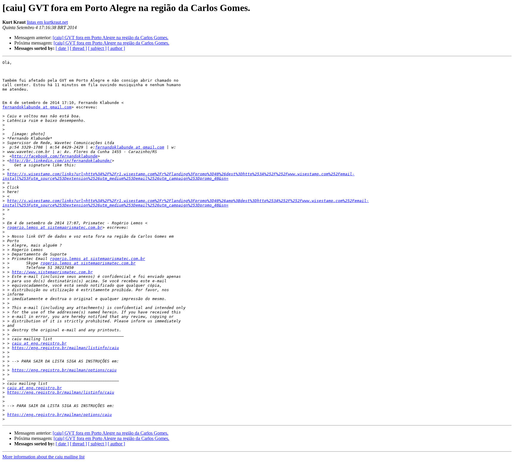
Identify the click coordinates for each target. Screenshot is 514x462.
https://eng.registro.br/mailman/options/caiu (64, 370)
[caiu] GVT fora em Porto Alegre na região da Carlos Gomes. (110, 37)
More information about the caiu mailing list (43, 456)
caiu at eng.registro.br (39, 343)
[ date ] (62, 48)
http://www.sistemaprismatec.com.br (52, 272)
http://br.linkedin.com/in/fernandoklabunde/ (61, 160)
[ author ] (116, 48)
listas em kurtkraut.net (47, 22)
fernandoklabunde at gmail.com (36, 107)
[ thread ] (78, 48)
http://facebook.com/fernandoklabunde (55, 156)
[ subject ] (97, 48)
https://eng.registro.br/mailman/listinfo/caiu (65, 348)
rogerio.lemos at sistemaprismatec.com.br (54, 227)
